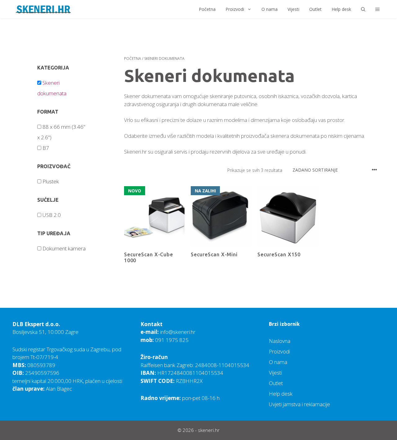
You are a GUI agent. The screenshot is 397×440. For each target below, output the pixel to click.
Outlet (315, 9)
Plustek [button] (50, 181)
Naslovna (279, 340)
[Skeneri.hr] (43, 9)
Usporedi (134, 272)
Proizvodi (234, 9)
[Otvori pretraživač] (363, 9)
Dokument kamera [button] (64, 248)
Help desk (341, 9)
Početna (207, 9)
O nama (269, 9)
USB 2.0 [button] (51, 214)
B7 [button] (45, 147)
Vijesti (293, 9)
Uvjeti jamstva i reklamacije (299, 404)
